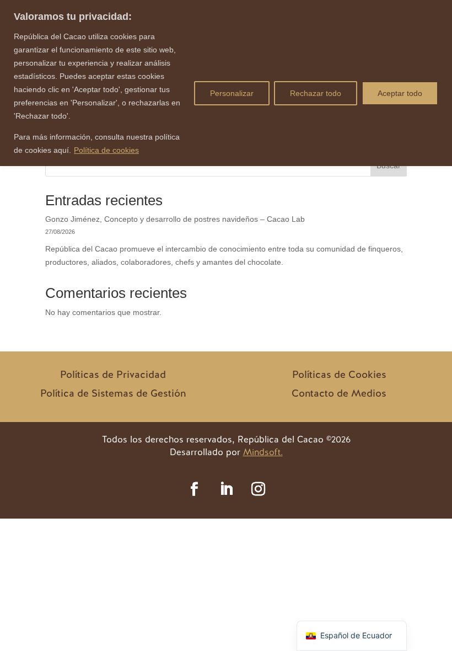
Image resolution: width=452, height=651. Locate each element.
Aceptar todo (400, 93)
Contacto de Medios (339, 393)
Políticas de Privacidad (113, 374)
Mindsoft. (263, 452)
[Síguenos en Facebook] (194, 489)
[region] (226, 83)
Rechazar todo (315, 93)
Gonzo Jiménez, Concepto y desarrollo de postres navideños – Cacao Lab (175, 219)
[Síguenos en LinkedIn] (226, 489)
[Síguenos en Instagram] (258, 489)
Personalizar (232, 93)
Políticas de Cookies (339, 374)
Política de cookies (106, 150)
